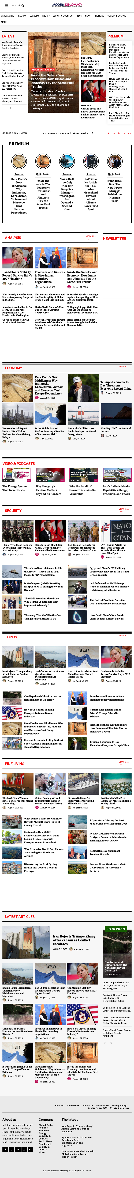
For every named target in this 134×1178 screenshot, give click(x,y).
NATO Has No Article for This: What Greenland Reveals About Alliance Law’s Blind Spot (119, 102)
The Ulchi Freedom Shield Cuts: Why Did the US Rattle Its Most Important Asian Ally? (42, 602)
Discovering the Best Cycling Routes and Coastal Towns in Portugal (40, 867)
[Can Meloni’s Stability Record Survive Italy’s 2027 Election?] (17, 257)
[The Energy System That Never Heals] (16, 475)
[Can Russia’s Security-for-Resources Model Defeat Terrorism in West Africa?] (83, 531)
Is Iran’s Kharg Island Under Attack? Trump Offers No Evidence (105, 713)
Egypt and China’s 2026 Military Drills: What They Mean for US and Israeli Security (109, 571)
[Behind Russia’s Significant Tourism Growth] (77, 852)
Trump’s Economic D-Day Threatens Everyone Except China (115, 385)
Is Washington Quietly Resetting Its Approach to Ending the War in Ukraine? (43, 587)
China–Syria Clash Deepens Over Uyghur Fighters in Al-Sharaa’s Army (17, 548)
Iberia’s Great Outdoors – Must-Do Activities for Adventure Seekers (108, 867)
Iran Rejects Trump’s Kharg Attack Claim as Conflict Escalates (13, 45)
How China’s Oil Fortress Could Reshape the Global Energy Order (82, 431)
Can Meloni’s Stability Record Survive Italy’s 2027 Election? (12, 85)
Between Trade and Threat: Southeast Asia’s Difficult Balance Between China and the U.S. (50, 323)
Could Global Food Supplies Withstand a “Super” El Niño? (117, 1009)
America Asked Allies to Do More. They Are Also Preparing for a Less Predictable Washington (17, 311)
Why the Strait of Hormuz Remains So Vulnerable (82, 490)
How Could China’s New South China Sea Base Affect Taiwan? (107, 616)
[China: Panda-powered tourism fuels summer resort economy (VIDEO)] (50, 784)
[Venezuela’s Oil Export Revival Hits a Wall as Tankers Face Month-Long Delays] (18, 414)
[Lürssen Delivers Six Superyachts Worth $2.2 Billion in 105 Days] (83, 784)
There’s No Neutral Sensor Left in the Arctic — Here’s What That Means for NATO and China (43, 571)
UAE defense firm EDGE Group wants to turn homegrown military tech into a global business (109, 587)
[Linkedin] (119, 133)
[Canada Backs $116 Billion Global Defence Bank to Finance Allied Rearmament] (93, 91)
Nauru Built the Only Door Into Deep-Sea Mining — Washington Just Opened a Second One (119, 85)
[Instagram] (114, 133)
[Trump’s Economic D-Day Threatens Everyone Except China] (83, 388)
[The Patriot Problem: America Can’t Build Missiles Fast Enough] (77, 602)
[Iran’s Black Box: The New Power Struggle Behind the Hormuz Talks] (114, 161)
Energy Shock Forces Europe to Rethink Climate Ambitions (117, 1033)
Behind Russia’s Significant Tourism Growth (105, 852)
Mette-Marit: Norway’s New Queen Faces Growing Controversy (49, 310)
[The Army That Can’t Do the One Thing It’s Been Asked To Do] (12, 617)
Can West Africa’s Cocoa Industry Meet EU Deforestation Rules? (115, 998)
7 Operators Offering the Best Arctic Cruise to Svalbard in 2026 (109, 822)
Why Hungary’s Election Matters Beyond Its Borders (48, 490)
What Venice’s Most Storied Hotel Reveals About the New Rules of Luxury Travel (43, 822)
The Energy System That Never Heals (15, 488)
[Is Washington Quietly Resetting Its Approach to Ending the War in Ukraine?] (12, 587)
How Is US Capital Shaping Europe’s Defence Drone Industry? (39, 713)
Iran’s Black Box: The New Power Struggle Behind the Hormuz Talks (119, 117)
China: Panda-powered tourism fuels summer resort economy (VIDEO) (48, 801)
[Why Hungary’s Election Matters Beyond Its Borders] (50, 475)
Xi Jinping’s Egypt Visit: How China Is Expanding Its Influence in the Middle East (82, 310)
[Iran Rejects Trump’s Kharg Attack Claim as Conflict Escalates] (18, 657)
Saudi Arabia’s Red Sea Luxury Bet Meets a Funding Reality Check (116, 801)
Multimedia (8, 480)
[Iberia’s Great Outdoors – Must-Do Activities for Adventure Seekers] (77, 867)
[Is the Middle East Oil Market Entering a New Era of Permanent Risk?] (50, 414)
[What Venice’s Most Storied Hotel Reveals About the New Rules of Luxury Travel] (12, 822)
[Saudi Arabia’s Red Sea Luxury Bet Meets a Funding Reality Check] (116, 784)
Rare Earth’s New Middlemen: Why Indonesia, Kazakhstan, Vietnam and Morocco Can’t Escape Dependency (92, 68)
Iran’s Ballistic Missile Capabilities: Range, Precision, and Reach (116, 490)
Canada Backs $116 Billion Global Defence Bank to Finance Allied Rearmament (93, 113)
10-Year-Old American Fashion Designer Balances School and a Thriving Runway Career (108, 837)
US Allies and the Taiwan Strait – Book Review (15, 321)
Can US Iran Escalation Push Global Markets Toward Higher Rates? (13, 73)
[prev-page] (4, 108)
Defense (86, 105)
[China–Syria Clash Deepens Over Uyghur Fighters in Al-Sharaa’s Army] (18, 531)
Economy (86, 58)
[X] (124, 133)
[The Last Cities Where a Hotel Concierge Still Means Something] (18, 784)
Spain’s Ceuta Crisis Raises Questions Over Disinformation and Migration (13, 59)
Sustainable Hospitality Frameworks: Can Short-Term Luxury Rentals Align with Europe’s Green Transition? (41, 837)
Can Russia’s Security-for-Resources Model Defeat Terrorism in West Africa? (82, 548)
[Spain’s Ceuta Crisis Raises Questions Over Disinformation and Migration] (50, 657)
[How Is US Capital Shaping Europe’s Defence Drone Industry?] (12, 713)
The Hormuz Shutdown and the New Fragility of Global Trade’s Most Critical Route (50, 297)
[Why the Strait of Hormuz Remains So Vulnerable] (83, 475)
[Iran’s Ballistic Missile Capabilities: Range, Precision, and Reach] (117, 475)
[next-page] (9, 108)
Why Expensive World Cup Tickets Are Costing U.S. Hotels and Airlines (44, 852)
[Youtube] (129, 133)
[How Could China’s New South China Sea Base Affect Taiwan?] (77, 617)
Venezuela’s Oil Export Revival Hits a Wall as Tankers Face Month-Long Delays (16, 433)
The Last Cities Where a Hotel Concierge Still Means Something (17, 801)
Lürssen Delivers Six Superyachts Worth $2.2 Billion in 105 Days (81, 801)
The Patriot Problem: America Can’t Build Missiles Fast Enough (108, 601)
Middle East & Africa (43, 69)
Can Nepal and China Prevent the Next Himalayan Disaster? (12, 98)
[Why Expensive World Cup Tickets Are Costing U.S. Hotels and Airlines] (12, 852)
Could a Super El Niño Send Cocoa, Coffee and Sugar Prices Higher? (116, 985)
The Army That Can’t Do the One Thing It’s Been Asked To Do (42, 616)
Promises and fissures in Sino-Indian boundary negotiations (50, 277)
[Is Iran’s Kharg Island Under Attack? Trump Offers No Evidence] (77, 713)
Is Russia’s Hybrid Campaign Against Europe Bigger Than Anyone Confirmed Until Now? (82, 298)
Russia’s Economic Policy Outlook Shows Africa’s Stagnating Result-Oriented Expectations (43, 743)
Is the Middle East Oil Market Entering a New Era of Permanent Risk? (49, 431)
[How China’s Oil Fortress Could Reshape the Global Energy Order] (83, 414)
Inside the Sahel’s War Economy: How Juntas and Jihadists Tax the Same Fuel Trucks (52, 81)
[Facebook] (108, 133)
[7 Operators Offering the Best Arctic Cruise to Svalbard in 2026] (77, 822)
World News (60, 949)
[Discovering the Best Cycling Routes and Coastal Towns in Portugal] (12, 867)
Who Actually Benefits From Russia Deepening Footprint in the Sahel (17, 297)
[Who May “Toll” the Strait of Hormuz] (116, 414)
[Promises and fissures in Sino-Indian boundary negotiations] (50, 257)
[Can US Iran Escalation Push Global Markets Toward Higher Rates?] (83, 657)
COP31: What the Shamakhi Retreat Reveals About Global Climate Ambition (116, 1020)
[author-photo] (4, 284)
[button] (18, 5)
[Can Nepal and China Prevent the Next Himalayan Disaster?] (12, 698)
